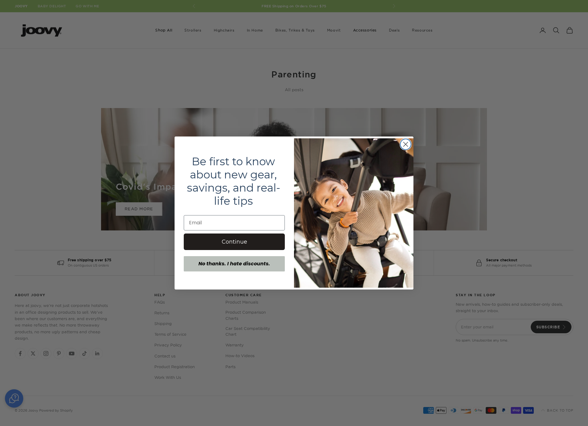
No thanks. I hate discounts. (234, 263)
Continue (234, 241)
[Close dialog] (405, 144)
